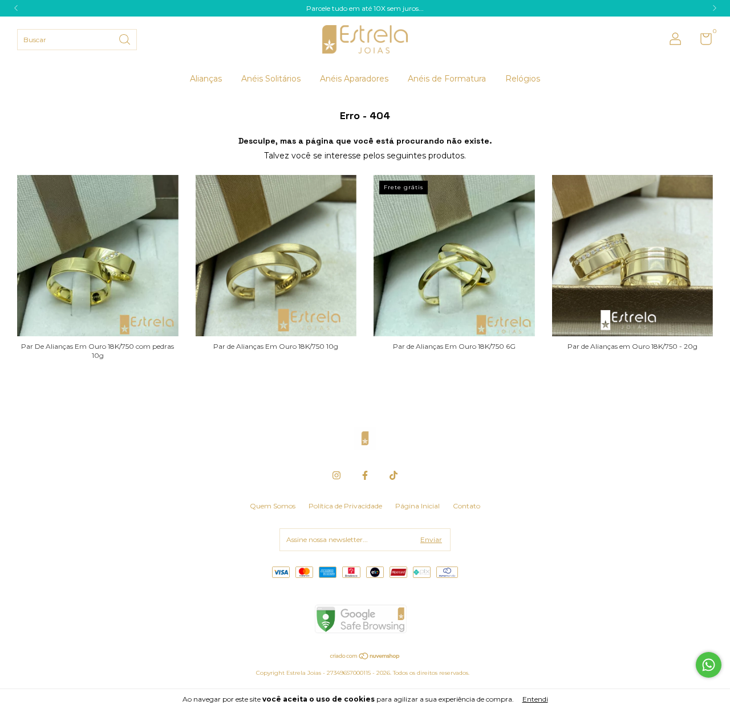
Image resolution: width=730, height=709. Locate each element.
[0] (702, 41)
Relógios (522, 79)
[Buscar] (125, 38)
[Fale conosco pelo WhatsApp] (708, 665)
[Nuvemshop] (365, 657)
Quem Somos (272, 506)
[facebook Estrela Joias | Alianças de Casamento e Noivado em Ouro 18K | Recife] (365, 475)
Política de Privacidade (345, 506)
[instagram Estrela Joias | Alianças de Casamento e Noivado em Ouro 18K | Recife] (336, 475)
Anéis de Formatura (447, 79)
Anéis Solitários (271, 79)
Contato (466, 506)
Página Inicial (417, 506)
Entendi (535, 699)
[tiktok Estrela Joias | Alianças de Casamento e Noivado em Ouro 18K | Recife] (393, 475)
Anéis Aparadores (354, 79)
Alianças (206, 79)
